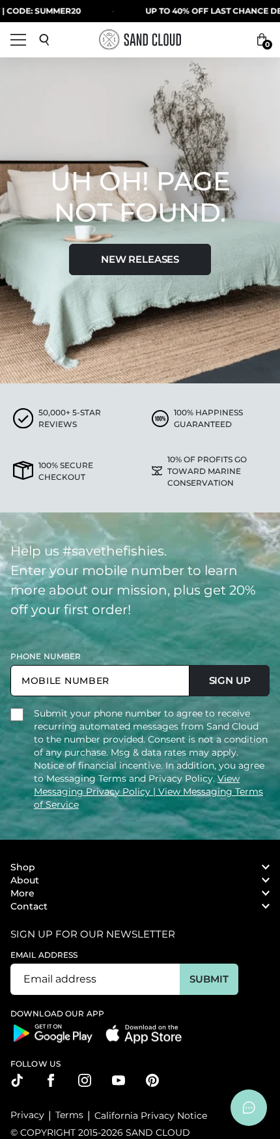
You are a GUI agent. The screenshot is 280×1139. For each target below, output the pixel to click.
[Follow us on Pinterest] (152, 1080)
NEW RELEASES (140, 259)
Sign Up (230, 680)
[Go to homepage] (140, 39)
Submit (208, 979)
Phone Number (45, 656)
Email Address (44, 955)
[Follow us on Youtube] (118, 1080)
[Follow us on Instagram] (84, 1080)
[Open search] (44, 40)
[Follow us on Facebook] (50, 1080)
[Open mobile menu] (18, 40)
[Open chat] (249, 1107)
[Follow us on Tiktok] (16, 1080)
